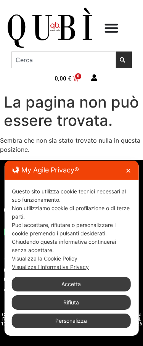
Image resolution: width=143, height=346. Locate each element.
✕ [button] (128, 171)
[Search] (124, 59)
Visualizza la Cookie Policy (44, 258)
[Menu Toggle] (111, 28)
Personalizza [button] (71, 320)
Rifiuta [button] (71, 302)
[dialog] (71, 248)
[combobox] (63, 59)
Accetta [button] (71, 284)
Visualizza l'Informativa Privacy (50, 267)
